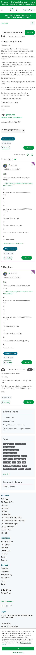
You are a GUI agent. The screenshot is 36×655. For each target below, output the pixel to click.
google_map (10, 115)
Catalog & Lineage (7, 527)
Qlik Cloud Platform (7, 502)
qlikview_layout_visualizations (11, 117)
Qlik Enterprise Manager (9, 524)
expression (7, 462)
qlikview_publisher (20, 459)
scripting (27, 468)
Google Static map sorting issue (14, 425)
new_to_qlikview (9, 444)
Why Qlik (4, 533)
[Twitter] (2, 605)
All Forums (11, 486)
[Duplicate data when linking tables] (32, 155)
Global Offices (6, 590)
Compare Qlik (5, 551)
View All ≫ (6, 474)
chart (10, 459)
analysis (20, 468)
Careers (3, 584)
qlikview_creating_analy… (11, 456)
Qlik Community (7, 601)
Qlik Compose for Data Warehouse (13, 521)
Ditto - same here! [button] (8, 139)
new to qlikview (21, 444)
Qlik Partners (5, 545)
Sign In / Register (29, 10)
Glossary (4, 554)
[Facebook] (10, 605)
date (14, 462)
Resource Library (7, 541)
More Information (18, 652)
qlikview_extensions (10, 468)
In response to (10, 373)
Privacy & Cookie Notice (9, 626)
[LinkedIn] (6, 605)
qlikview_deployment (10, 453)
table (23, 462)
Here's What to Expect (21, 17)
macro (25, 465)
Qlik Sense (4, 505)
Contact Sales (6, 593)
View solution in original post (13, 243)
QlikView (5, 23)
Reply (29, 148)
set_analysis (7, 465)
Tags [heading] (5, 439)
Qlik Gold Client (6, 530)
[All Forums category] (4, 486)
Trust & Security (6, 575)
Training (3, 557)
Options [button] (32, 23)
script (5, 459)
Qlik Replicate (5, 514)
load (18, 462)
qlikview (23, 456)
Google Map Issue (9, 417)
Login (26, 2)
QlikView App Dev (14, 122)
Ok (18, 648)
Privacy (3, 581)
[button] (34, 36)
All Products (5, 499)
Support (4, 560)
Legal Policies (5, 623)
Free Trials (4, 548)
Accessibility (5, 578)
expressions (17, 465)
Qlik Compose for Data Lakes (11, 517)
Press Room (5, 572)
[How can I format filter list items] (29, 155)
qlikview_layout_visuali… (11, 450)
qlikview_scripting (9, 447)
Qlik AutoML (5, 508)
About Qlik (4, 568)
